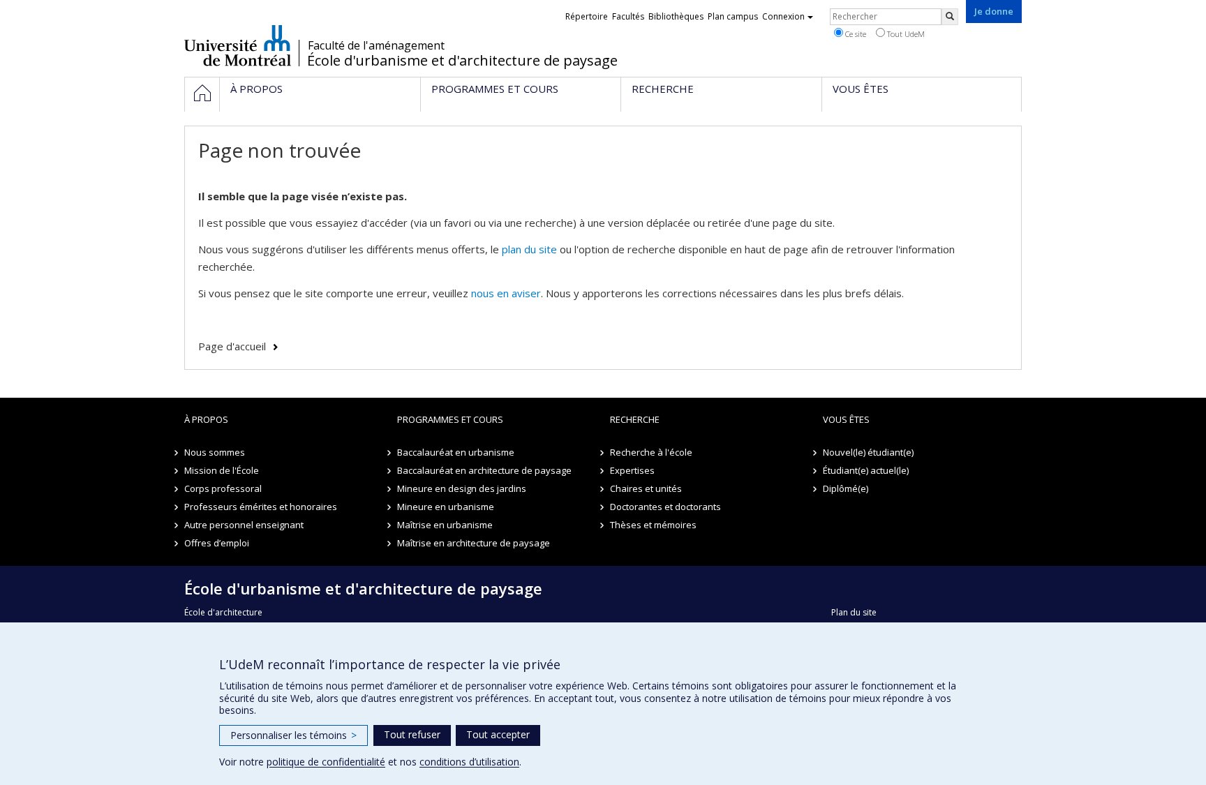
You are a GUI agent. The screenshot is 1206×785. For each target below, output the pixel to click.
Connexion (783, 16)
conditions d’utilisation (469, 761)
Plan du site (854, 612)
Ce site (854, 34)
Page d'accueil (232, 346)
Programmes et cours (450, 419)
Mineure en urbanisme (445, 506)
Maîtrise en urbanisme (445, 524)
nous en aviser (506, 293)
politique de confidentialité (326, 761)
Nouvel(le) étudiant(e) (868, 452)
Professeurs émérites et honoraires (260, 506)
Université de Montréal (237, 45)
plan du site (529, 249)
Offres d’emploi (216, 543)
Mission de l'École (221, 470)
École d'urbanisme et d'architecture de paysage (462, 61)
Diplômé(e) (845, 488)
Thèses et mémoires (653, 524)
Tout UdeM (905, 34)
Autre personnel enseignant (244, 524)
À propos (206, 419)
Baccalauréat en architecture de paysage (484, 470)
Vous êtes (846, 419)
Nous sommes (214, 452)
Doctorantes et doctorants (665, 506)
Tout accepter (498, 734)
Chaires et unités (646, 488)
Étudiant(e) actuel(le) (866, 470)
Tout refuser (412, 734)
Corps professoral (223, 488)
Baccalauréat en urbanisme (455, 452)
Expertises (632, 470)
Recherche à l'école (651, 452)
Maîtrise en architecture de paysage (473, 543)
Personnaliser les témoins (293, 735)
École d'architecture (223, 612)
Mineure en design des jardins (461, 488)
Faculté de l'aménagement (376, 45)
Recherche (635, 419)
